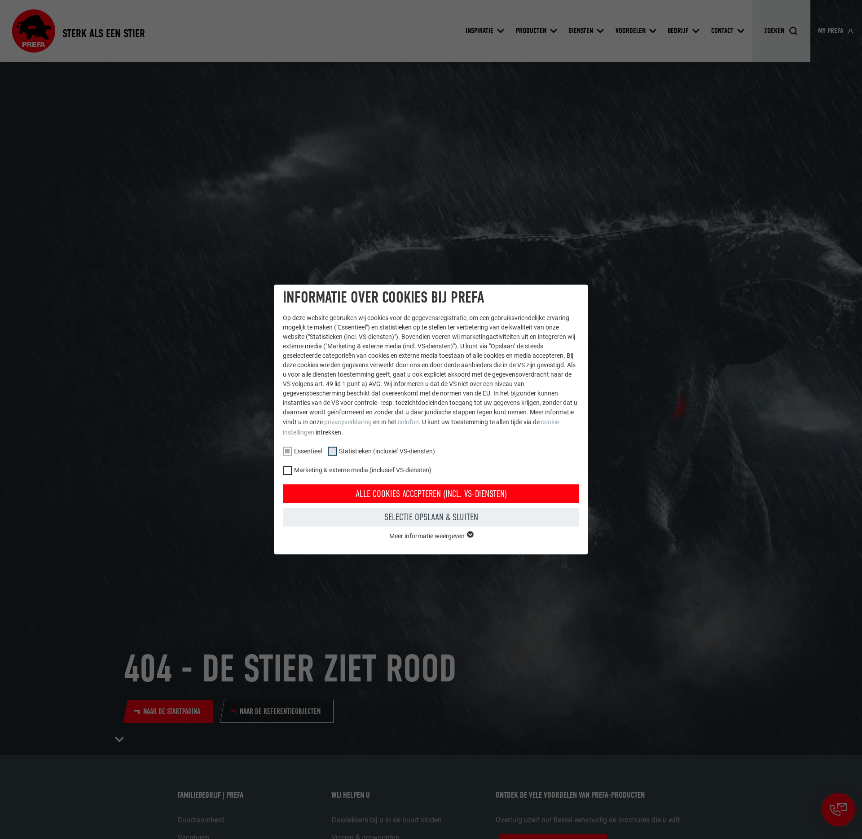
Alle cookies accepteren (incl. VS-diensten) (431, 494)
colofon (408, 422)
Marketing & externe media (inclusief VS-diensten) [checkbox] (362, 470)
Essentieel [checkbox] (308, 451)
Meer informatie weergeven (427, 536)
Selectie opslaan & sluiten (431, 517)
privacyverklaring (348, 422)
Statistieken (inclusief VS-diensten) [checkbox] (387, 451)
